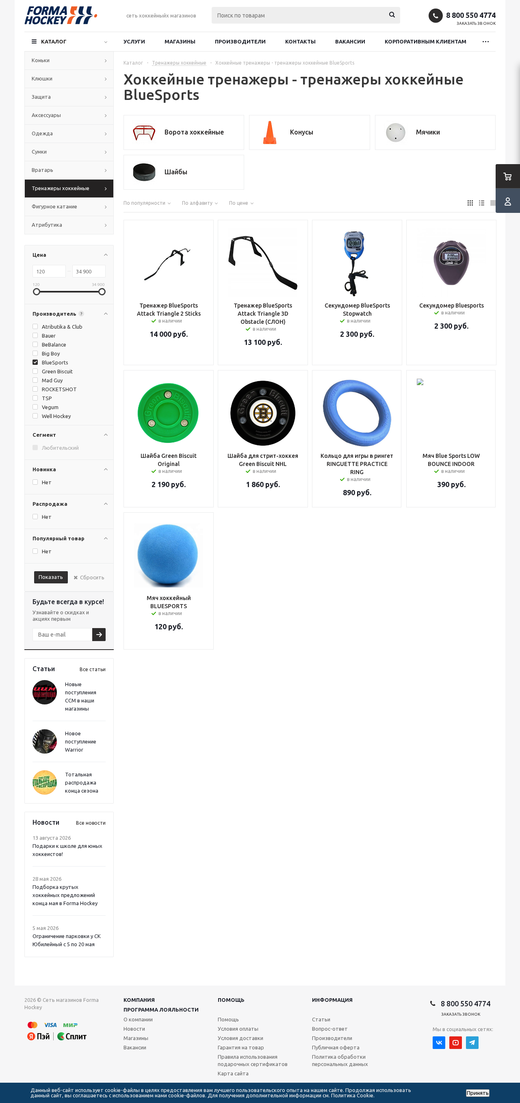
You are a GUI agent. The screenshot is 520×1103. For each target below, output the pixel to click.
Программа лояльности (161, 1009)
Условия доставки (240, 1038)
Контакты (300, 41)
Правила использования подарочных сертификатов (253, 1060)
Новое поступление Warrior (80, 741)
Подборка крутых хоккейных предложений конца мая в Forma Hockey (65, 895)
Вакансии (350, 41)
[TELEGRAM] (472, 1042)
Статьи (321, 1019)
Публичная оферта (336, 1047)
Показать (51, 577)
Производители (240, 41)
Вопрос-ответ (330, 1028)
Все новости (91, 823)
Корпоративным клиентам (425, 41)
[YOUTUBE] (455, 1042)
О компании (138, 1019)
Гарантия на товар (241, 1047)
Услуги (134, 41)
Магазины (180, 41)
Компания (139, 1000)
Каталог (54, 41)
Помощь (231, 1000)
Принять (478, 1093)
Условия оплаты (238, 1028)
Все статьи (93, 669)
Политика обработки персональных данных (340, 1060)
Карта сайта (233, 1073)
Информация (332, 1000)
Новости (134, 1028)
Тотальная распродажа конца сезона (81, 782)
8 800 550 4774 (471, 15)
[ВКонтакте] (439, 1042)
